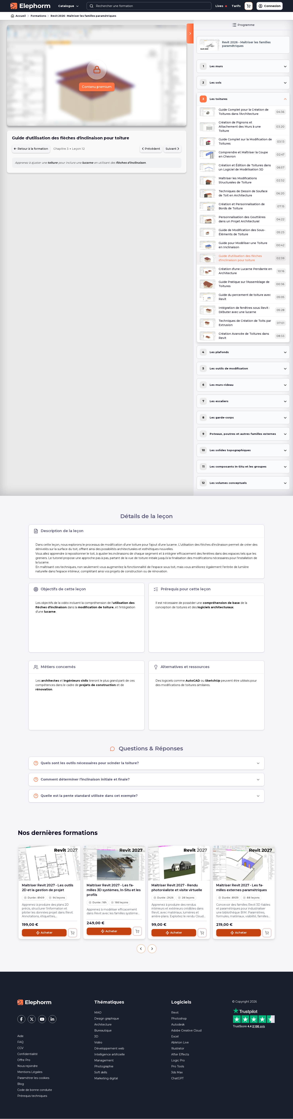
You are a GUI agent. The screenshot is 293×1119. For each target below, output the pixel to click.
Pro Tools (177, 1066)
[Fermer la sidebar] (190, 33)
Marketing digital (106, 1078)
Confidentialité (27, 1054)
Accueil (20, 15)
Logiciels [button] (181, 1002)
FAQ (20, 1042)
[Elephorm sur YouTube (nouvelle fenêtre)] (42, 1019)
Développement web (109, 1048)
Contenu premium (97, 87)
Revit (175, 1012)
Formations (38, 15)
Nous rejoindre (27, 1066)
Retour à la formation (32, 149)
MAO (97, 1012)
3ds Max (177, 1072)
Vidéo (98, 1042)
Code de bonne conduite (34, 1090)
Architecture (103, 1024)
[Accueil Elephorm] (34, 1002)
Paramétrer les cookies (33, 1078)
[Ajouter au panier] (72, 932)
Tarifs (236, 6)
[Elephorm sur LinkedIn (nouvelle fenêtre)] (52, 1019)
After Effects (180, 1054)
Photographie (103, 1066)
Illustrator (177, 1048)
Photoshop (179, 1018)
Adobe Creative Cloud (186, 1030)
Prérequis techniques (32, 1096)
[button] (141, 949)
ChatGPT (177, 1078)
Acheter (46, 932)
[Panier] (249, 6)
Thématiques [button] (109, 1002)
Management (104, 1060)
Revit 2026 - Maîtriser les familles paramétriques (83, 15)
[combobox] (149, 6)
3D (96, 1036)
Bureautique (103, 1030)
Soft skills (100, 1072)
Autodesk (178, 1024)
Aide (20, 1036)
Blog (20, 1084)
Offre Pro (23, 1060)
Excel (175, 1036)
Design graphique (106, 1018)
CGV (20, 1048)
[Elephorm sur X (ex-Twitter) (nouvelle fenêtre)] (32, 1019)
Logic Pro (178, 1060)
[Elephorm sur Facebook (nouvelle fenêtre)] (21, 1019)
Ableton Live (180, 1042)
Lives (219, 6)
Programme (246, 25)
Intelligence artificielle (109, 1054)
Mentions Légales (29, 1072)
